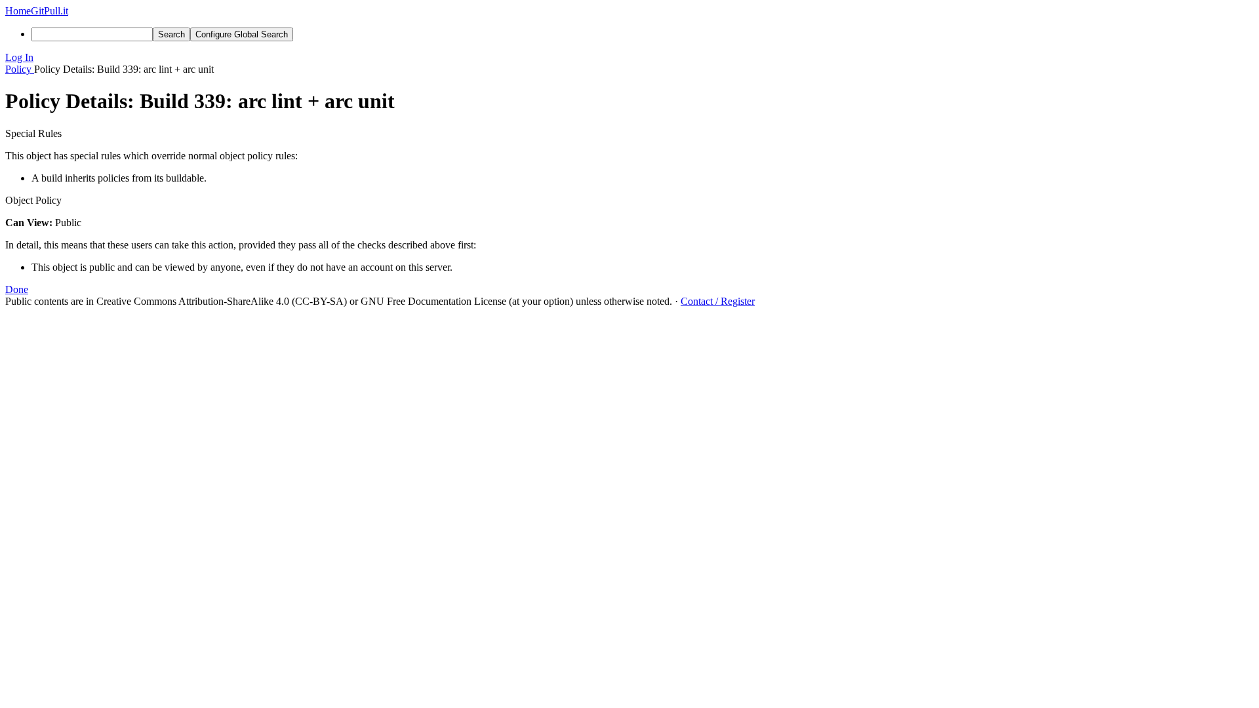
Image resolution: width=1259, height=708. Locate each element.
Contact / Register (718, 301)
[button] (629, 58)
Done (16, 289)
